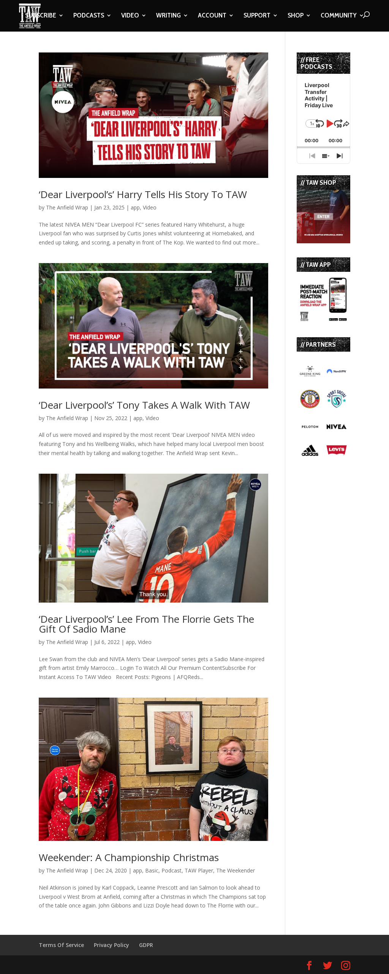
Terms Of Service (61, 945)
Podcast (171, 870)
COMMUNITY (339, 16)
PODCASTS (88, 16)
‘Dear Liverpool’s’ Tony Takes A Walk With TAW (144, 405)
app (135, 207)
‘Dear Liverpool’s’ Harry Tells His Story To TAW (143, 194)
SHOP (296, 16)
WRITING (168, 16)
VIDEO (130, 16)
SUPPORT (257, 16)
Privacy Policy (111, 945)
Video (150, 207)
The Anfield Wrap (67, 207)
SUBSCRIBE (40, 16)
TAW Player (199, 870)
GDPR (146, 945)
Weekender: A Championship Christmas (129, 857)
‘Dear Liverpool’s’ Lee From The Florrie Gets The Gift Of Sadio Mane (146, 624)
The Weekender (235, 870)
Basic (151, 870)
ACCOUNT (212, 16)
